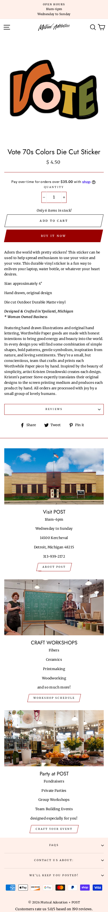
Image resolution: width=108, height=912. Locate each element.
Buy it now (53, 236)
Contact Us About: (54, 860)
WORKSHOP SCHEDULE (54, 698)
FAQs (54, 845)
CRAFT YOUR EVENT (54, 829)
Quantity (54, 187)
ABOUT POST (54, 567)
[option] (54, 9)
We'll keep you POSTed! (54, 875)
